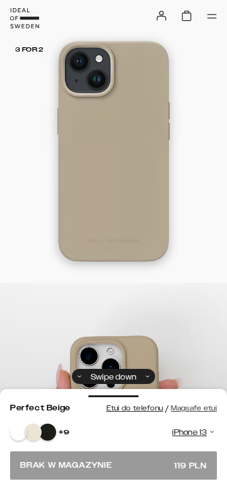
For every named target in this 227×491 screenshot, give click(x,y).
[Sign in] (161, 15)
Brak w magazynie (113, 465)
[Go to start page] (24, 18)
